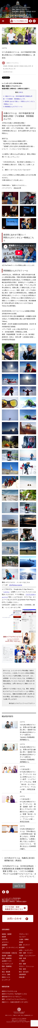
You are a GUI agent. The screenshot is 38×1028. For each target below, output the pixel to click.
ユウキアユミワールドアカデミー (21, 1021)
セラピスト (5, 942)
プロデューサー (24, 934)
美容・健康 (22, 964)
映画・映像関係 (7, 958)
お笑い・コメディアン (26, 950)
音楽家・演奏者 (7, 955)
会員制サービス (7, 961)
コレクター (22, 937)
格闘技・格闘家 (7, 934)
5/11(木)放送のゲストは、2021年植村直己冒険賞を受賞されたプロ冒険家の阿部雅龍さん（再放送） (19, 55)
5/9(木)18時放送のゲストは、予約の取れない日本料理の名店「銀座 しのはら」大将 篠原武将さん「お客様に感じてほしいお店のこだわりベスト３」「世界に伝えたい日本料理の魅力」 (28, 839)
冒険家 (5, 66)
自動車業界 (22, 974)
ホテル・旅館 (6, 974)
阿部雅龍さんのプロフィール (12, 106)
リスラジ (6, 592)
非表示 (20, 92)
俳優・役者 (22, 958)
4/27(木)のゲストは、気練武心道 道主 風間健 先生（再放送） (18, 859)
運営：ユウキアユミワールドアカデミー (14, 999)
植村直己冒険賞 (19, 66)
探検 (6, 69)
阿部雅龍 (10, 66)
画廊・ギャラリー (24, 945)
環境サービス (6, 977)
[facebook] (30, 21)
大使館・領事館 (24, 939)
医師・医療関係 (7, 966)
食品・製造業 (6, 972)
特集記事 (21, 977)
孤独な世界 (27, 66)
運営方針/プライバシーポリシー (12, 996)
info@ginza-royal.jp (15, 585)
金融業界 (4, 945)
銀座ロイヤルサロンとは (9, 991)
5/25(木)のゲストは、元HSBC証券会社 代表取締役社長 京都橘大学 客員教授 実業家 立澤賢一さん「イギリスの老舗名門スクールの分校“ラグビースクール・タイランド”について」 (19, 871)
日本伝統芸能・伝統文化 (9, 953)
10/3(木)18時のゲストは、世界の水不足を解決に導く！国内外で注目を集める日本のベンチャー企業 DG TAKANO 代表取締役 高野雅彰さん (28, 732)
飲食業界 (21, 947)
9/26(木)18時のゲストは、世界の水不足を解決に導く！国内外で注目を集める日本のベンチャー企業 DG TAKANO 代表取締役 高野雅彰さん (28, 754)
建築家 (4, 937)
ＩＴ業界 (21, 961)
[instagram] (34, 21)
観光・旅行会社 (24, 972)
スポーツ (4, 969)
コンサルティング (7, 964)
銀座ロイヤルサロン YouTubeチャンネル (14, 994)
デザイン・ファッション (26, 966)
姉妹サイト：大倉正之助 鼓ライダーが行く (15, 1002)
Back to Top (19, 886)
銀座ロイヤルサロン (13, 63)
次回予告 (4, 48)
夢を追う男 (12, 69)
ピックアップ (6, 980)
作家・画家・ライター (26, 953)
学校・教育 (22, 969)
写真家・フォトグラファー (27, 955)
